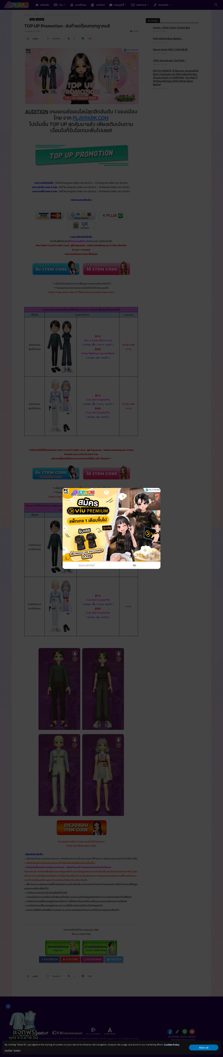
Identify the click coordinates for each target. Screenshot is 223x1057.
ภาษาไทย (8, 1050)
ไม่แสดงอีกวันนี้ (86, 565)
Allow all (203, 1047)
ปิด (134, 565)
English (17, 1050)
